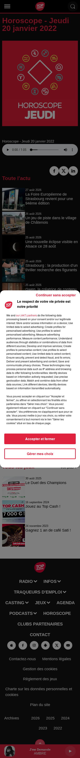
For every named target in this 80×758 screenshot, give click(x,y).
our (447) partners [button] (26, 315)
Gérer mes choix (40, 453)
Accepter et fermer (40, 438)
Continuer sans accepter (56, 295)
